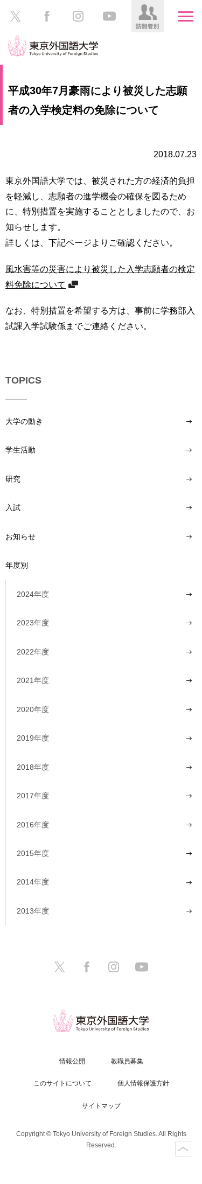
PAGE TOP (183, 1149)
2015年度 (33, 853)
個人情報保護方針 (143, 1083)
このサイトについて (62, 1083)
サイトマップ (101, 1106)
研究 (12, 479)
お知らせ (20, 536)
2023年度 (33, 622)
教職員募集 (127, 1061)
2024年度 (33, 594)
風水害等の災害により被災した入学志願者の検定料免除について (100, 276)
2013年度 (33, 911)
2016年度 (33, 824)
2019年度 (33, 738)
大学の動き (24, 421)
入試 (12, 507)
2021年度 (33, 680)
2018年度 (33, 767)
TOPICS (23, 380)
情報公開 (72, 1061)
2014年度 (33, 881)
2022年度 (33, 651)
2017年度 (33, 795)
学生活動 (20, 449)
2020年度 (33, 709)
